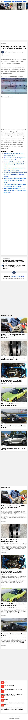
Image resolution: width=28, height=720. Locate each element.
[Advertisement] (14, 25)
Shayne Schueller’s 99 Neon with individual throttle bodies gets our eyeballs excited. (11, 381)
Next (27, 6)
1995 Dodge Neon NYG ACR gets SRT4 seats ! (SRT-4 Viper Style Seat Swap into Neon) (13, 708)
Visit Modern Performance (14, 718)
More (4, 518)
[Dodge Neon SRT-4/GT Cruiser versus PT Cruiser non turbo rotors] (19, 6)
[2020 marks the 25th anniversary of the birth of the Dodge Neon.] (14, 394)
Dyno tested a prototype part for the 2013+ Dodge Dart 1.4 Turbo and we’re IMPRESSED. (15, 190)
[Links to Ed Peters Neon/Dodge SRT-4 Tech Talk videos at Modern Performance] (6, 6)
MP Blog (3, 332)
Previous (0, 6)
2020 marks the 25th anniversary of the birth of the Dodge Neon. (13, 404)
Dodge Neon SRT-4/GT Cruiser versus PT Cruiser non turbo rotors (19, 8)
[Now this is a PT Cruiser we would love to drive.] (14, 416)
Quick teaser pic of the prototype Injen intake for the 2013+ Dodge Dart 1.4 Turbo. (15, 180)
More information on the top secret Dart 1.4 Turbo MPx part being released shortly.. (15, 174)
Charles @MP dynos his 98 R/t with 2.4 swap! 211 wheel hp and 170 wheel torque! (15, 164)
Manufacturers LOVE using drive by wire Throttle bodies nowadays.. (12, 695)
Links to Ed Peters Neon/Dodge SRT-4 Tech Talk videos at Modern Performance (6, 8)
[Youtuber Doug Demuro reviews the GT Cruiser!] (14, 438)
